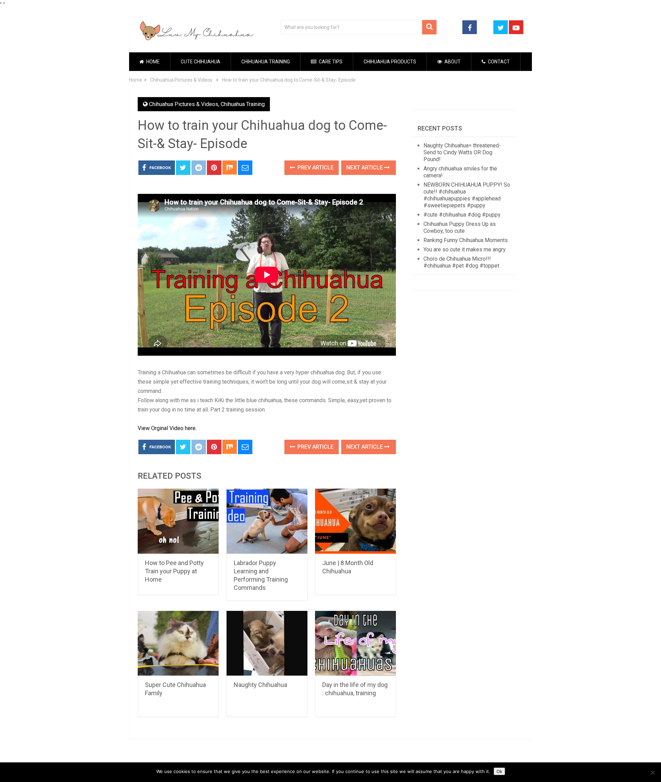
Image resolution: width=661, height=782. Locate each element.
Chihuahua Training (265, 61)
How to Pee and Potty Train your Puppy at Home (174, 571)
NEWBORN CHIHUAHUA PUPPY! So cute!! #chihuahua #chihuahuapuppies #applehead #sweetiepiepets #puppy (466, 195)
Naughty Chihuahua (260, 684)
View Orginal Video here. (167, 428)
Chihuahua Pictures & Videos (183, 104)
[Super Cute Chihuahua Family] (178, 643)
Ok (499, 771)
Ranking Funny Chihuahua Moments (465, 240)
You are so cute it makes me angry (464, 249)
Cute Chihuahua (200, 61)
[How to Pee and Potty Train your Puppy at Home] (178, 521)
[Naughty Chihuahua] (267, 643)
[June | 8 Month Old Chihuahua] (355, 521)
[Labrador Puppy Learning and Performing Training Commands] (267, 521)
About (452, 61)
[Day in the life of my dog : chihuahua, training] (355, 643)
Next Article (365, 167)
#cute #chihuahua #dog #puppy (462, 214)
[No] (652, 772)
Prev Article (315, 167)
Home (152, 61)
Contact (498, 61)
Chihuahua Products (390, 61)
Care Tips (330, 61)
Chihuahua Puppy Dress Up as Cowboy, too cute (459, 227)
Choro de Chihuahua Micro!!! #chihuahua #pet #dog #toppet (461, 262)
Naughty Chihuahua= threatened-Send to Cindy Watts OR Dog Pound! (462, 152)
